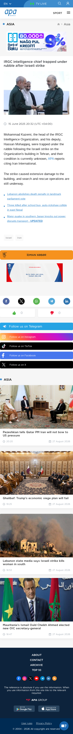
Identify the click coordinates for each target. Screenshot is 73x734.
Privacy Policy (44, 723)
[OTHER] (67, 13)
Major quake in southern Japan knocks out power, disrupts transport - (36, 218)
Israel (9, 237)
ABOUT (37, 654)
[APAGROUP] (36, 700)
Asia (67, 24)
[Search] (59, 3)
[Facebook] (18, 678)
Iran (19, 237)
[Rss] (54, 678)
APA (51, 158)
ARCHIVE (36, 664)
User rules (26, 723)
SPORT (57, 13)
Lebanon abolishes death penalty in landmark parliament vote (34, 196)
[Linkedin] (48, 678)
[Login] (67, 4)
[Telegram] (42, 678)
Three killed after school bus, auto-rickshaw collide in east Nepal (37, 207)
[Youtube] (36, 678)
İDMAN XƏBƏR (36, 254)
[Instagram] (24, 678)
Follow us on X (18, 364)
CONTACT (36, 659)
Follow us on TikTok (21, 346)
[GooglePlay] (24, 709)
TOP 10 (36, 670)
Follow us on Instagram (23, 336)
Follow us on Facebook (23, 355)
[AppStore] (49, 709)
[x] (30, 678)
